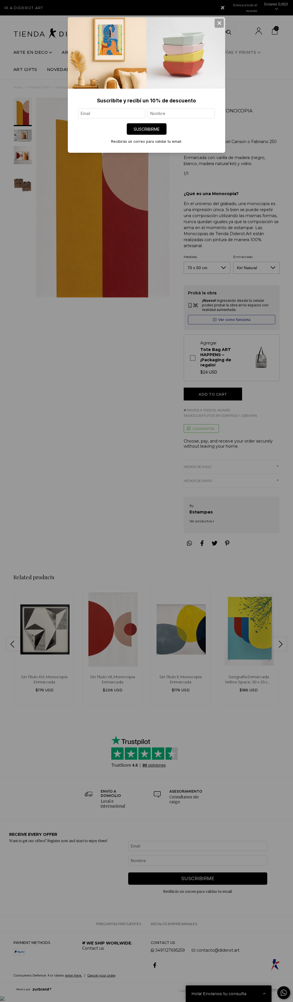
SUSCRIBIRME (147, 129)
